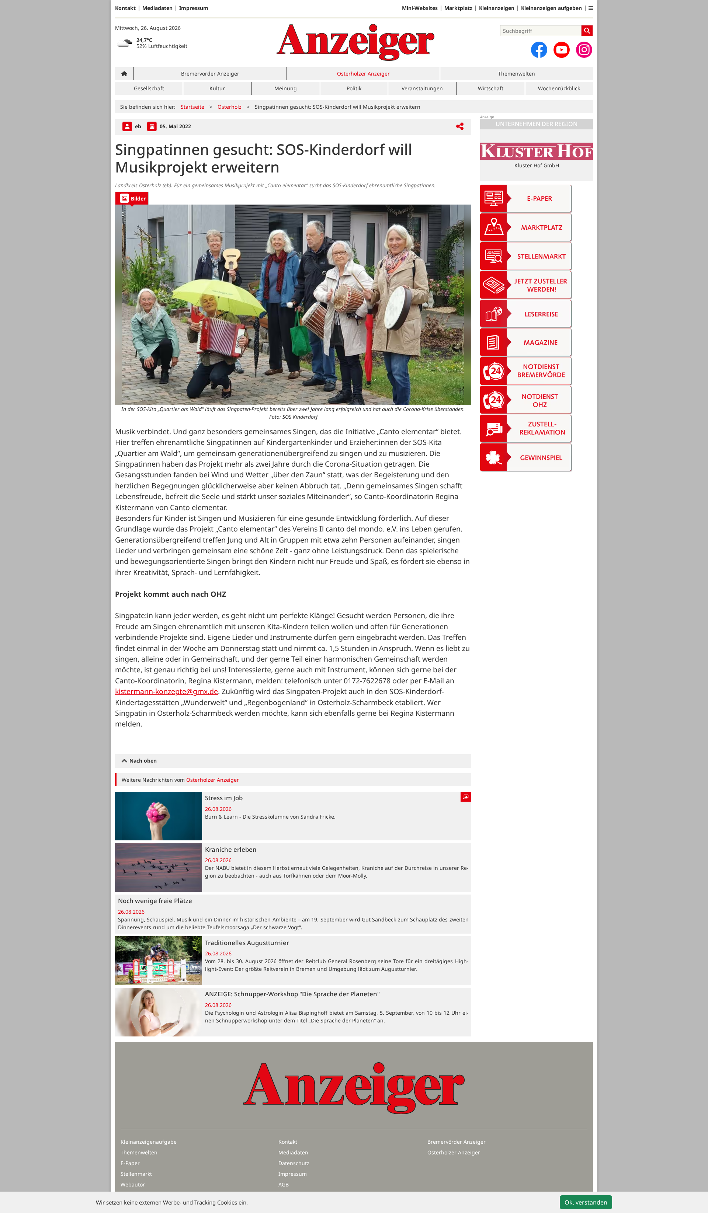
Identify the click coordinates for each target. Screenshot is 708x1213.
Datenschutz (293, 1163)
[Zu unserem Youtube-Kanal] (561, 50)
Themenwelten (516, 73)
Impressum (193, 8)
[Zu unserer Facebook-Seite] (539, 50)
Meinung (285, 88)
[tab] (132, 198)
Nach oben (142, 760)
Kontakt (125, 8)
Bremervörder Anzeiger (210, 73)
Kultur (217, 88)
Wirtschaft (490, 88)
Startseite (192, 106)
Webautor (133, 1184)
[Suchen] (587, 30)
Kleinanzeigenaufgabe (149, 1141)
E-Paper (130, 1163)
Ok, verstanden (586, 1202)
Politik (354, 88)
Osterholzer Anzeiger (363, 73)
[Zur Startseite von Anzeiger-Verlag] (355, 42)
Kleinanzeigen (496, 8)
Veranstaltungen (422, 88)
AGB (283, 1184)
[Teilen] (460, 127)
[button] (591, 8)
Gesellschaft (149, 88)
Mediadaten (157, 8)
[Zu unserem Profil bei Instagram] (584, 50)
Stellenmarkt (136, 1173)
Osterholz (230, 106)
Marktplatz (458, 8)
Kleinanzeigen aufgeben (551, 8)
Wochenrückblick (559, 88)
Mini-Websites (420, 8)
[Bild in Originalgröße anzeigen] (293, 305)
